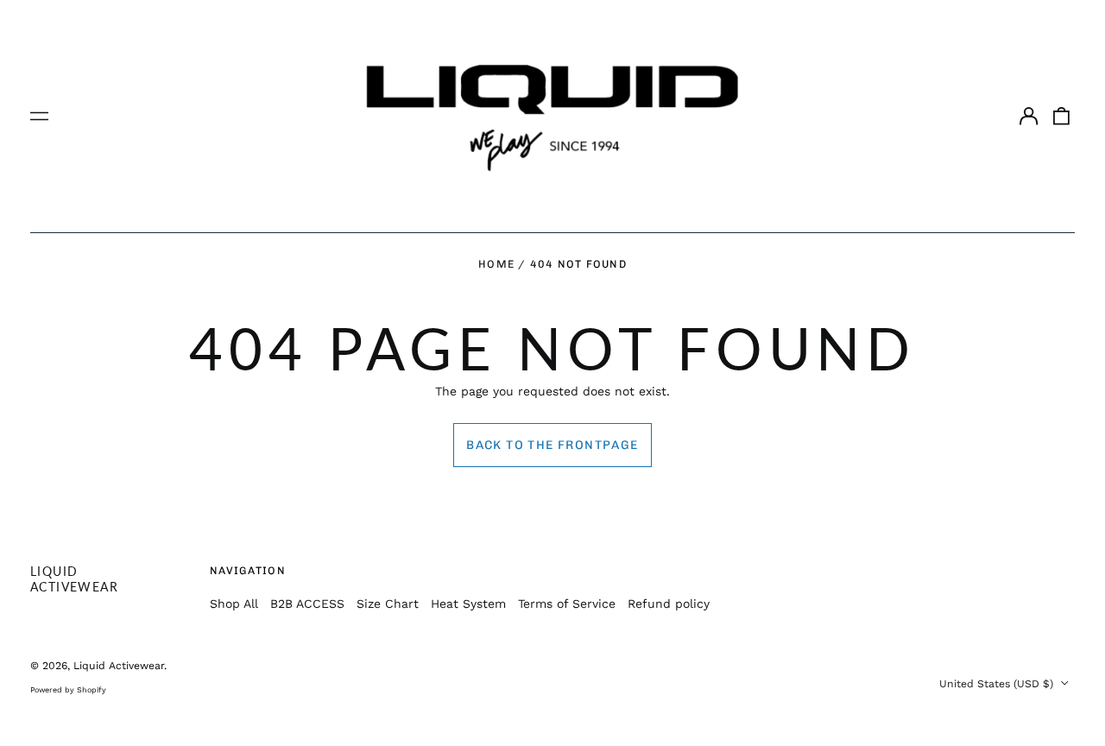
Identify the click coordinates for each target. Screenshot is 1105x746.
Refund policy (669, 603)
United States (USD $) (998, 684)
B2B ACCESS (307, 603)
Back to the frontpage (552, 445)
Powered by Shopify (68, 690)
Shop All (234, 603)
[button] (1062, 116)
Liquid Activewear (74, 579)
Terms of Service (567, 603)
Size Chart (388, 603)
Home (496, 263)
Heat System (468, 603)
